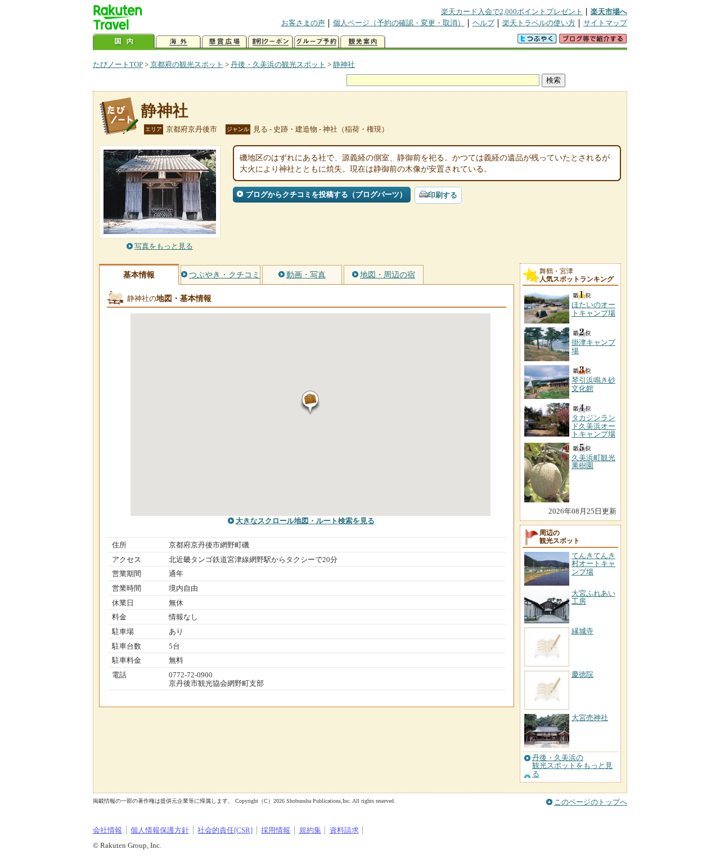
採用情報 (275, 830)
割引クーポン (270, 42)
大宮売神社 (590, 717)
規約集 (310, 830)
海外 (178, 42)
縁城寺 (582, 631)
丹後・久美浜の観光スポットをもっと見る (572, 766)
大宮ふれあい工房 (593, 597)
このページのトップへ (590, 802)
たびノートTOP (118, 64)
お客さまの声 (303, 23)
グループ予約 (316, 42)
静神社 (344, 64)
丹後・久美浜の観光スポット (278, 64)
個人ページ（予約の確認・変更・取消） (399, 23)
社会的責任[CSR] (225, 830)
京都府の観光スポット (186, 64)
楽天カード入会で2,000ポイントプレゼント (512, 11)
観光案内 (362, 42)
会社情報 (107, 830)
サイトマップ (605, 23)
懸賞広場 (224, 42)
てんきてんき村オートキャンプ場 (593, 563)
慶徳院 (582, 674)
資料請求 (344, 830)
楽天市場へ (609, 11)
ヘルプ (483, 23)
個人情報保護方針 (159, 830)
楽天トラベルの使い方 (538, 23)
